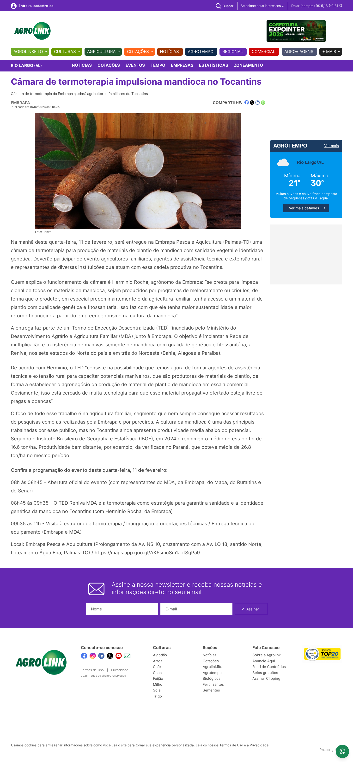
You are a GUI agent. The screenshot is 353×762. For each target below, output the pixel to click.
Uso (240, 745)
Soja (156, 690)
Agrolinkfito (28, 51)
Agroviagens (298, 51)
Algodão (160, 655)
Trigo (157, 696)
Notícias (169, 51)
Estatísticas (213, 65)
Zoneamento (248, 65)
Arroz (157, 661)
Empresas (182, 65)
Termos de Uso (92, 670)
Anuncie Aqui (263, 661)
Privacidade (119, 670)
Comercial (263, 51)
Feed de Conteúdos (269, 666)
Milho (157, 684)
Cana (157, 672)
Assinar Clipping (266, 678)
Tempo (158, 65)
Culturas (65, 51)
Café (157, 666)
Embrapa (20, 102)
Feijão (158, 678)
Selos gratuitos (265, 672)
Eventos (135, 65)
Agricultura (101, 51)
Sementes (211, 690)
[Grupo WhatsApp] (342, 751)
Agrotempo (200, 51)
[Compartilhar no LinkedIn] (257, 102)
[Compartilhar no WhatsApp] (263, 102)
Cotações (138, 51)
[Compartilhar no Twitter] (252, 102)
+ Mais (329, 51)
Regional (232, 51)
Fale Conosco (266, 647)
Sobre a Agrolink (266, 655)
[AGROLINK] (32, 31)
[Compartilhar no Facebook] (246, 102)
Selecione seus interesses (261, 6)
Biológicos (211, 678)
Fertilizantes (213, 684)
